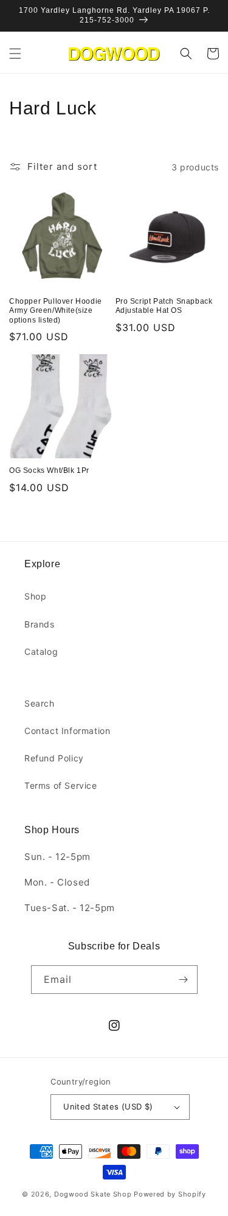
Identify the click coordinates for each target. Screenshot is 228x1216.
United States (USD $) (108, 1106)
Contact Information (67, 730)
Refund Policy (54, 758)
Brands (39, 624)
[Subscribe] (183, 979)
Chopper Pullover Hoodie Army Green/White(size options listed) (55, 310)
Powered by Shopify (170, 1194)
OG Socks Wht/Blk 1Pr (49, 470)
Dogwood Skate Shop (93, 1194)
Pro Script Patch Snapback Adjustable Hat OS (164, 306)
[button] (15, 53)
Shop (35, 596)
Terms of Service (60, 785)
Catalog (41, 651)
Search (39, 703)
